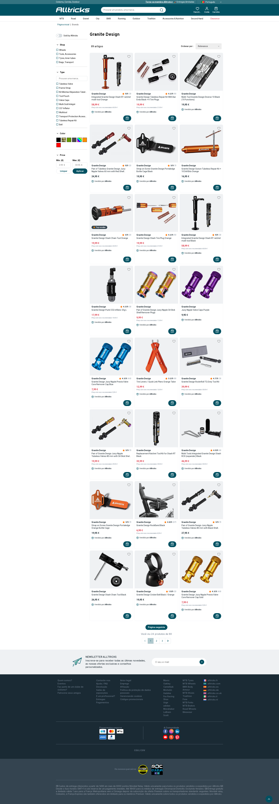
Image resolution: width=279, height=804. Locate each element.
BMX (109, 18)
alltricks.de (213, 690)
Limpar (63, 171)
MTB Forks (188, 702)
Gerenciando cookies (131, 696)
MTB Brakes (189, 705)
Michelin (167, 690)
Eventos (62, 683)
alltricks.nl (213, 699)
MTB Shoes (188, 693)
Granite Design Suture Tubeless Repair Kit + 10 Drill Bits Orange (201, 170)
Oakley (166, 683)
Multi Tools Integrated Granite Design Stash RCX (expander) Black (201, 454)
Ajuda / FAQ (102, 683)
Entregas (100, 699)
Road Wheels (189, 709)
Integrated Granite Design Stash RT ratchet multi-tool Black (201, 239)
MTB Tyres (188, 680)
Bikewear (187, 712)
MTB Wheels (189, 683)
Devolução (101, 687)
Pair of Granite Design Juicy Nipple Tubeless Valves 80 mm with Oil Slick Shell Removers (111, 454)
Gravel (86, 18)
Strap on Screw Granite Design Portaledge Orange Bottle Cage (111, 526)
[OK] (202, 662)
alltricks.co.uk (215, 693)
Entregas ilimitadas (169, 2)
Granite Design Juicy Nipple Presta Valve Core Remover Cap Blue (110, 383)
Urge (165, 702)
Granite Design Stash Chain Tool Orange (110, 238)
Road (73, 18)
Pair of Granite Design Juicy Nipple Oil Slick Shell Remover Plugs (155, 311)
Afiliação (124, 687)
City (97, 18)
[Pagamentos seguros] (111, 734)
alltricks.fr (213, 680)
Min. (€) (60, 160)
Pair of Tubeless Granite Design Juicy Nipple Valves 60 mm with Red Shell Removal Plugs (108, 170)
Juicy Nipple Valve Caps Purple (195, 310)
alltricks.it (212, 696)
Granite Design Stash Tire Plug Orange (153, 238)
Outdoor (136, 18)
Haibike (167, 693)
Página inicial (63, 24)
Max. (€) (76, 160)
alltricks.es (213, 687)
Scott (166, 715)
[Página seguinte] (168, 641)
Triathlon (151, 18)
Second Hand (197, 18)
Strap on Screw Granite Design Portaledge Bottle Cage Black (155, 170)
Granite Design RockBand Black (150, 525)
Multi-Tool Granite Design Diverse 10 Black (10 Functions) (200, 98)
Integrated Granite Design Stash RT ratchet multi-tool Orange (111, 98)
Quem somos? (65, 680)
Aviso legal (125, 680)
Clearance (215, 18)
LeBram (167, 712)
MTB (62, 18)
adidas (166, 705)
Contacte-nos (103, 680)
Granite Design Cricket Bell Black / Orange (155, 595)
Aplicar (80, 171)
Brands (75, 24)
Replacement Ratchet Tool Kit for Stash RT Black (156, 454)
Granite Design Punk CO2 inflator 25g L (109, 310)
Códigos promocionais (131, 699)
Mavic (166, 680)
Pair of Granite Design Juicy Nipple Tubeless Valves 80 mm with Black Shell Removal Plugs (199, 526)
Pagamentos (102, 702)
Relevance (203, 46)
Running (122, 18)
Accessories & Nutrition (173, 18)
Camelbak (168, 687)
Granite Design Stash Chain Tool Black (109, 595)
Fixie (185, 699)
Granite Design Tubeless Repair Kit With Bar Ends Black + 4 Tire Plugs (156, 98)
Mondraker (168, 709)
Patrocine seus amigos (69, 693)
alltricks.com (214, 683)
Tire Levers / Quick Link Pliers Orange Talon (156, 382)
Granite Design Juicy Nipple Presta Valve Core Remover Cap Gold (199, 596)
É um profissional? (105, 696)
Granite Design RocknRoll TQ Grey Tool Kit (200, 382)
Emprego (124, 683)
